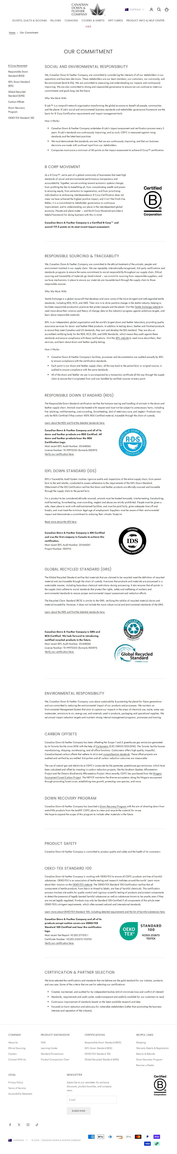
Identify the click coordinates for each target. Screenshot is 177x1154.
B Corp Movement (17, 65)
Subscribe (79, 1111)
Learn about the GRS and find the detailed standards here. (75, 612)
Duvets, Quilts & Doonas (29, 20)
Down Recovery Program (113, 806)
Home (12, 32)
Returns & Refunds (145, 1054)
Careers (12, 1054)
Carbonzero (102, 746)
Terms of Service (17, 1088)
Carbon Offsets (16, 101)
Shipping (141, 1042)
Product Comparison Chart (55, 1059)
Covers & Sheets (93, 20)
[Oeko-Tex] (141, 931)
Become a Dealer (145, 1065)
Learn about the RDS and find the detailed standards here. (75, 423)
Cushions (71, 20)
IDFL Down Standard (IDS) (98, 1048)
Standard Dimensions (52, 1054)
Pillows (55, 20)
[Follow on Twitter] (19, 1124)
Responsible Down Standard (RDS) (103, 1042)
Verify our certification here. (59, 454)
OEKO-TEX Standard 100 (21, 117)
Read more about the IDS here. (61, 521)
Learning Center (49, 1048)
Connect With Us (17, 1059)
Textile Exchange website (147, 307)
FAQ (43, 1042)
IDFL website (122, 338)
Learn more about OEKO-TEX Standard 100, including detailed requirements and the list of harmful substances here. (105, 911)
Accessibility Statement (20, 1093)
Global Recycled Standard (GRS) (102, 1059)
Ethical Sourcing (16, 1048)
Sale (88, 26)
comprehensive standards (116, 754)
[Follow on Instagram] (28, 1124)
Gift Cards (115, 20)
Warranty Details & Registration (152, 1048)
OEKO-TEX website (82, 884)
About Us (13, 1042)
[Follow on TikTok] (37, 1124)
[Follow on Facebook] (10, 1124)
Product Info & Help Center (146, 20)
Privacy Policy (15, 1082)
